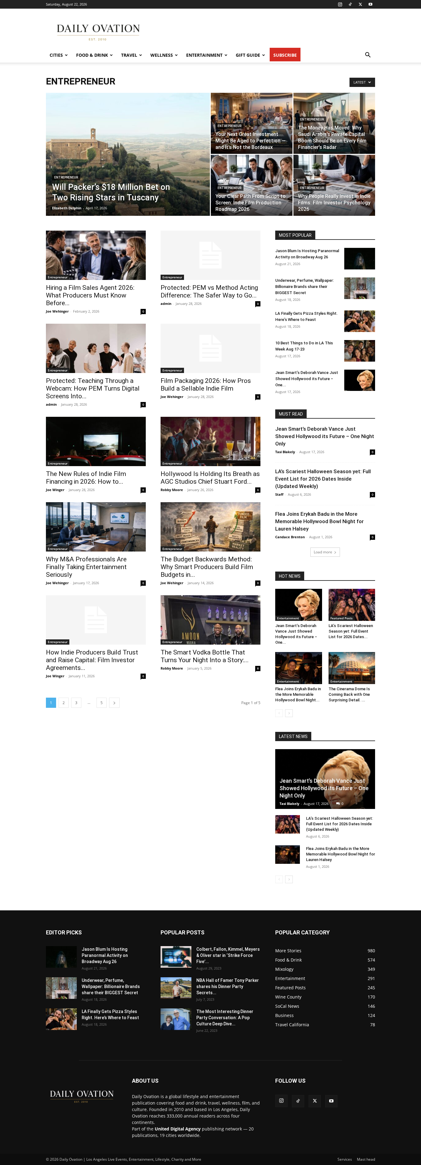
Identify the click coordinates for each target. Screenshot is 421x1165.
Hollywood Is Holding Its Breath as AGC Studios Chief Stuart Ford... (210, 477)
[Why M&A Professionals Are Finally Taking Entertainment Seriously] (96, 527)
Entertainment (204, 55)
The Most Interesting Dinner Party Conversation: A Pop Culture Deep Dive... (224, 1017)
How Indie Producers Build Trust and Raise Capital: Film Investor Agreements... (92, 660)
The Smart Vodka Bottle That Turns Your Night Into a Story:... (205, 656)
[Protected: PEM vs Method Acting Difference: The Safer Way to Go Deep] (210, 255)
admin (166, 303)
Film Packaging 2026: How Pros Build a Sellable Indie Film (206, 384)
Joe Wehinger (57, 311)
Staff (279, 494)
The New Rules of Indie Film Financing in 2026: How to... (86, 477)
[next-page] (114, 703)
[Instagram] (340, 4)
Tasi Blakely (285, 451)
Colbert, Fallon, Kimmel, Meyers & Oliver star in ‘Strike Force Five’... (228, 955)
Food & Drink (92, 55)
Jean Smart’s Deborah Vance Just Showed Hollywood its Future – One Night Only (324, 436)
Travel (129, 55)
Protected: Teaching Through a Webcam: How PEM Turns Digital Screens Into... (93, 388)
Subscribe (285, 55)
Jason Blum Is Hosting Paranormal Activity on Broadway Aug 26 (105, 955)
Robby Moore (172, 489)
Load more (323, 552)
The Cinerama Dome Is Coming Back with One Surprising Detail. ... (349, 694)
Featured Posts (341, 618)
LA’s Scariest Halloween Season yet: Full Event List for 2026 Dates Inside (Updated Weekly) (323, 478)
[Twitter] (360, 4)
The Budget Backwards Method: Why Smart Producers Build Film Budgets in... (207, 567)
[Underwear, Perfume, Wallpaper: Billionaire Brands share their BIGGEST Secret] (359, 288)
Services (344, 1159)
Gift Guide (248, 55)
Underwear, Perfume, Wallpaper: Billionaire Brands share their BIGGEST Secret (304, 286)
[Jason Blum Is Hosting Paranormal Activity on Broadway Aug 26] (359, 258)
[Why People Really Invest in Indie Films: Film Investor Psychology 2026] (334, 185)
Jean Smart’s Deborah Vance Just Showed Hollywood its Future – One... (306, 378)
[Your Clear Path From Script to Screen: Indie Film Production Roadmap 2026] (251, 185)
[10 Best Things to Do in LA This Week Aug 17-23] (359, 351)
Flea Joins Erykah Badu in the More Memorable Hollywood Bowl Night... (298, 694)
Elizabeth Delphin (66, 208)
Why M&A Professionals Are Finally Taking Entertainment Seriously (86, 567)
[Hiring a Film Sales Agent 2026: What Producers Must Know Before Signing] (96, 255)
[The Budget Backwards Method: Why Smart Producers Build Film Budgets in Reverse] (210, 527)
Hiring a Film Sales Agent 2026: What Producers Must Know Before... (90, 295)
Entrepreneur (66, 177)
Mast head (366, 1159)
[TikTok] (350, 4)
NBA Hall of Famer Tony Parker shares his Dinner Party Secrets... (227, 986)
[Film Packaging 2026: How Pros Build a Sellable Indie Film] (210, 348)
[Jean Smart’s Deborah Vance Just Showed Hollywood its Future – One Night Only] (359, 380)
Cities (56, 55)
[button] (367, 56)
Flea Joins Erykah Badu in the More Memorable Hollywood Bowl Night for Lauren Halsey (319, 521)
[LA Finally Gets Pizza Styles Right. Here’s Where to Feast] (359, 321)
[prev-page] (279, 713)
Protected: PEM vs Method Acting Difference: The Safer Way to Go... (209, 291)
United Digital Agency (178, 1129)
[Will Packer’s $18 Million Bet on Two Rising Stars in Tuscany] (128, 164)
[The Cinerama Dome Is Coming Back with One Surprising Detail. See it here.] (352, 668)
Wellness (161, 55)
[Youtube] (370, 4)
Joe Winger (55, 489)
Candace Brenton (290, 537)
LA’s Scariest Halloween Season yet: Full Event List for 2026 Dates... (351, 631)
